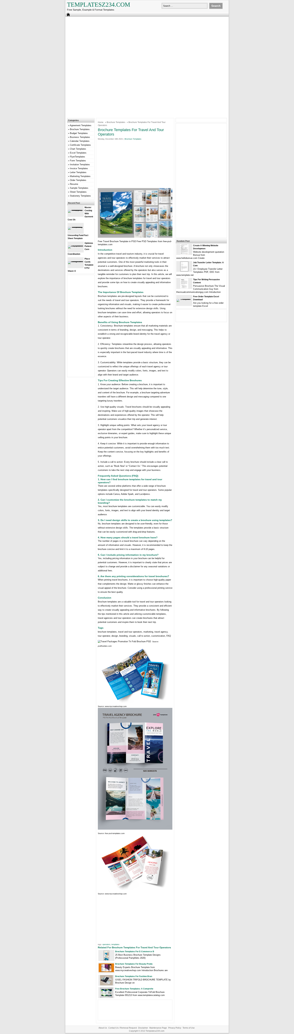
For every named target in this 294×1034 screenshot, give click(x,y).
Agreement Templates (80, 125)
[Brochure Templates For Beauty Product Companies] (106, 971)
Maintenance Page (158, 1028)
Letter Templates (78, 172)
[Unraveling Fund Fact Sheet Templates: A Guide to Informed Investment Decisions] (75, 227)
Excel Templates (78, 153)
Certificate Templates (80, 145)
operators (106, 944)
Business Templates (80, 137)
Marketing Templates (80, 176)
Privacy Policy (174, 1028)
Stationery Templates (80, 196)
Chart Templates (78, 149)
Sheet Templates (78, 192)
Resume (74, 184)
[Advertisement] (147, 43)
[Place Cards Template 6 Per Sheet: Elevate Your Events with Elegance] (75, 261)
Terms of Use (189, 1028)
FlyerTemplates (77, 156)
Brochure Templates (116, 122)
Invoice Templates (79, 168)
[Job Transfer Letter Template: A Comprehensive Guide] (184, 271)
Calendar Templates (79, 141)
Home (100, 122)
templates (115, 944)
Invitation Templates (80, 164)
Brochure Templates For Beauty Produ (133, 964)
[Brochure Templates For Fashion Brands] (106, 984)
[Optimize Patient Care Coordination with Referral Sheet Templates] (75, 245)
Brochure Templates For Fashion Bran (133, 976)
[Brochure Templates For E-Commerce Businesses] (106, 960)
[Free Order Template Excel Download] (184, 299)
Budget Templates (79, 133)
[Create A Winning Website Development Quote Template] (184, 254)
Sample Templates (79, 188)
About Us (103, 1028)
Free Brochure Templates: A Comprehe (134, 989)
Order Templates (78, 180)
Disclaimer (143, 1028)
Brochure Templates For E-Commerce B (134, 951)
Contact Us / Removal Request (122, 1028)
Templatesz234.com (98, 4)
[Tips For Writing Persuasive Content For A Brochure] (184, 288)
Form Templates (78, 160)
